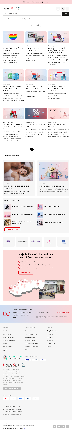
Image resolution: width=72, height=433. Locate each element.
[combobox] (32, 14)
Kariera (49, 346)
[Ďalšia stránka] (40, 149)
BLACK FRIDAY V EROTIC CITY (35, 126)
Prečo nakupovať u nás (32, 331)
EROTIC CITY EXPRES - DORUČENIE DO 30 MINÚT (12, 89)
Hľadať (5, 331)
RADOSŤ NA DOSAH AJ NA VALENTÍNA (34, 87)
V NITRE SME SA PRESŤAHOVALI (32, 49)
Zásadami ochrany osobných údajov (58, 316)
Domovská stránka (8, 19)
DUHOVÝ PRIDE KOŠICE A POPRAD (13, 49)
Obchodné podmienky (31, 346)
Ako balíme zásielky (31, 334)
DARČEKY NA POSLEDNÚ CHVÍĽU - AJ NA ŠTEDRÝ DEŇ (13, 127)
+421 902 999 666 (15, 356)
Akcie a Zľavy (7, 334)
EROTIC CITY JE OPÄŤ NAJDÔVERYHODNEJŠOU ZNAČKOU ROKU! (58, 50)
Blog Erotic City (21, 19)
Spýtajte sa (6, 350)
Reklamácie (28, 350)
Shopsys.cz (20, 428)
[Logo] (11, 8)
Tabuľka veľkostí (7, 346)
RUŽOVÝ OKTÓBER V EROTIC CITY (56, 126)
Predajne (50, 337)
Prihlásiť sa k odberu (62, 312)
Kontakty (50, 340)
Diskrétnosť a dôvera (31, 343)
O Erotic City (51, 343)
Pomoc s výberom (8, 337)
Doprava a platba (30, 337)
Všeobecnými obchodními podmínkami (25, 425)
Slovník (5, 343)
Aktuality (50, 334)
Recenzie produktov (9, 340)
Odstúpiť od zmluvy (12, 388)
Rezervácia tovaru (30, 340)
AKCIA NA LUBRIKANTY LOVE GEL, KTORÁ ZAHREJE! (57, 89)
